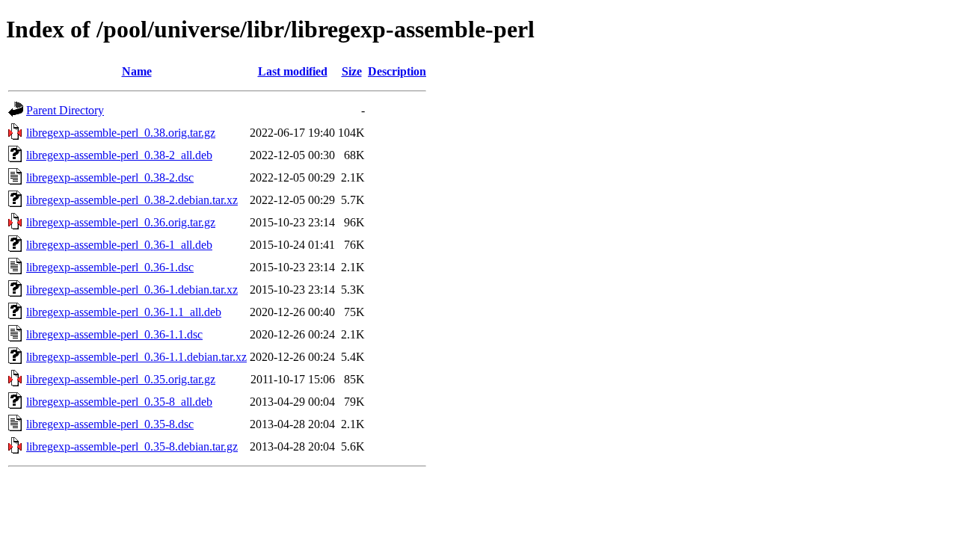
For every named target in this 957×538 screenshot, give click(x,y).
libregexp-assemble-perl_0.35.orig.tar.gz (120, 379)
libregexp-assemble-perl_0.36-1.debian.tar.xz (132, 289)
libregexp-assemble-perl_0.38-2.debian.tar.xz (132, 200)
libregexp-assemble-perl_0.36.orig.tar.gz (120, 222)
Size (352, 71)
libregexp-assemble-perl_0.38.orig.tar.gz (120, 132)
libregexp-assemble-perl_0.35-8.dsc (110, 424)
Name (137, 71)
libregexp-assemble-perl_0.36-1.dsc (110, 267)
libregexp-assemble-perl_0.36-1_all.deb (119, 244)
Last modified (292, 71)
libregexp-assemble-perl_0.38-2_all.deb (119, 155)
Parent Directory (65, 110)
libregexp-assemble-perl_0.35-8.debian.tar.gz (132, 446)
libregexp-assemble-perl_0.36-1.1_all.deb (123, 312)
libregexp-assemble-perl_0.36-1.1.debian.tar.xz (136, 356)
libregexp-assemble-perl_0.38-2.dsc (110, 177)
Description (397, 71)
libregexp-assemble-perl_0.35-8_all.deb (119, 401)
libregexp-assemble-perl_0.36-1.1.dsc (114, 334)
